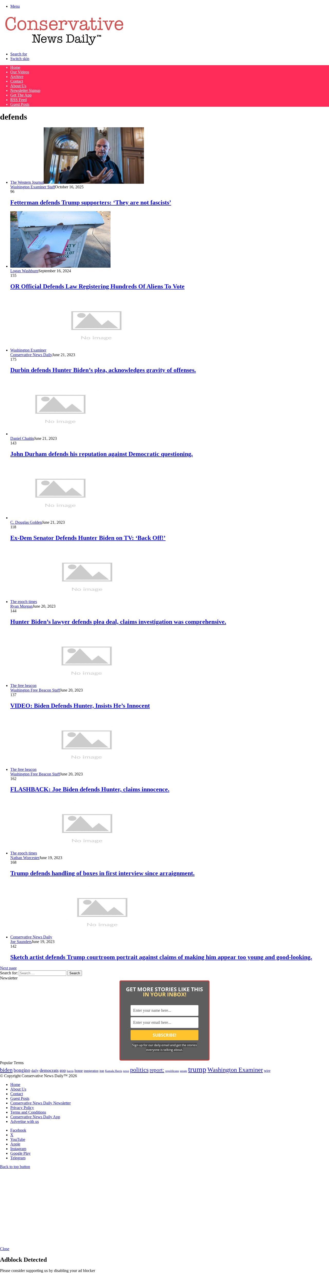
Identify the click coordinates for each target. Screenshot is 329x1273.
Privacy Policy (22, 1107)
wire (267, 1071)
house (79, 1071)
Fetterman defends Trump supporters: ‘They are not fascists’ (90, 202)
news (126, 1071)
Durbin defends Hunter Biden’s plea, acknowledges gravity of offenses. (103, 370)
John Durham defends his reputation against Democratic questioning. (101, 454)
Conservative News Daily (31, 355)
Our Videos (19, 72)
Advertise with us (24, 1121)
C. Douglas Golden (26, 522)
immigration (91, 1071)
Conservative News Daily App (35, 1117)
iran (101, 1071)
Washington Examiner (235, 1069)
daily (35, 1070)
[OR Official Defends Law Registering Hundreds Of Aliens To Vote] (60, 266)
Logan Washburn (24, 271)
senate (183, 1070)
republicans (172, 1070)
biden (6, 1070)
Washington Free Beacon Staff (35, 690)
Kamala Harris (113, 1070)
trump (197, 1069)
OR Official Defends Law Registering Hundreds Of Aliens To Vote (97, 286)
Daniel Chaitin (22, 438)
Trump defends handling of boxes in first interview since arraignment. (102, 873)
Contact (16, 81)
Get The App (21, 95)
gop (63, 1070)
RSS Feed (18, 100)
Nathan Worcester (24, 858)
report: (157, 1070)
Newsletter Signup (25, 90)
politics (139, 1069)
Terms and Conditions (28, 1112)
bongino (22, 1070)
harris (70, 1071)
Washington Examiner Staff (32, 187)
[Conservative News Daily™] (64, 45)
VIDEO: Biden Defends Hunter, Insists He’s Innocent (80, 705)
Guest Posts (19, 104)
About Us (18, 86)
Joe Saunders (21, 941)
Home (15, 67)
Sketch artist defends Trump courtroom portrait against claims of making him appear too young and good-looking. (161, 957)
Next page (8, 968)
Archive (16, 76)
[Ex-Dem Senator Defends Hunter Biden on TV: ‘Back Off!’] (60, 518)
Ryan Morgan (21, 606)
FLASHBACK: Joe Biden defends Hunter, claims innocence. (89, 789)
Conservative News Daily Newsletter (40, 1103)
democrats (49, 1070)
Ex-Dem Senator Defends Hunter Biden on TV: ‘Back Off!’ (88, 538)
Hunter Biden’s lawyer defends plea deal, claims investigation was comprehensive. (118, 621)
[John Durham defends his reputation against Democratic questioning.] (60, 434)
